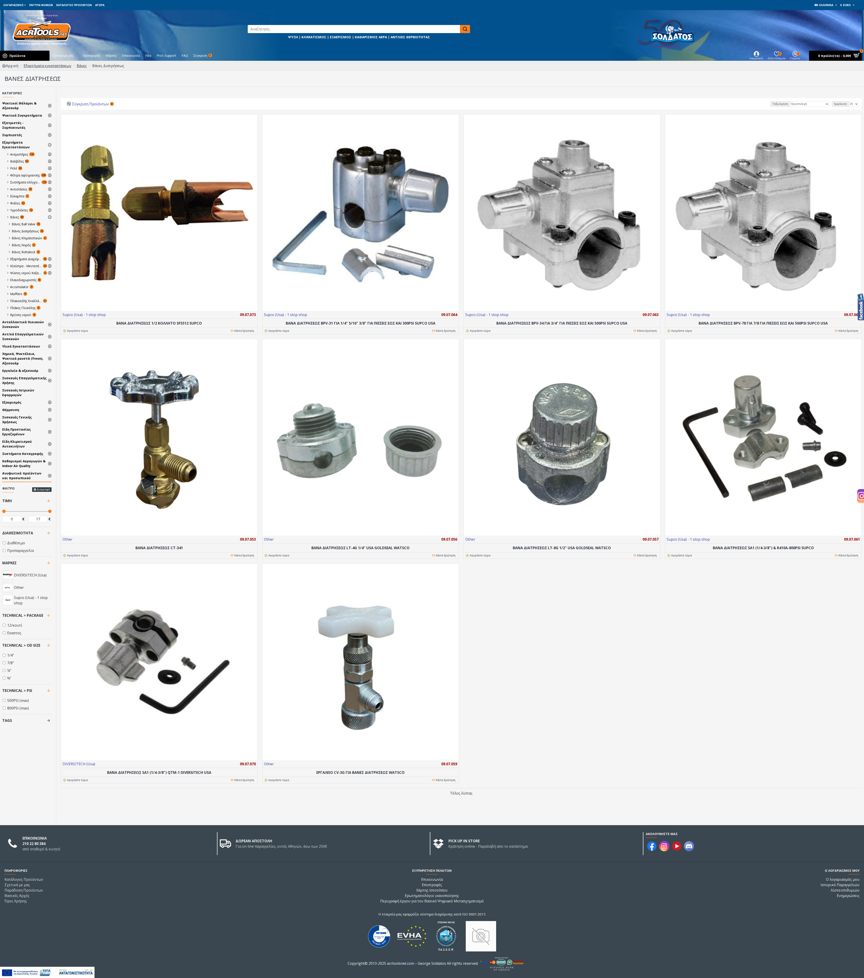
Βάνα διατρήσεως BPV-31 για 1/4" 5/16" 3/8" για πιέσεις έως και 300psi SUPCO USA (360, 323)
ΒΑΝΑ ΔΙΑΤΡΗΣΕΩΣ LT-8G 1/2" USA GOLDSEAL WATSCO (562, 548)
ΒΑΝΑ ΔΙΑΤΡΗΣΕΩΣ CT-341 (159, 548)
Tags (7, 720)
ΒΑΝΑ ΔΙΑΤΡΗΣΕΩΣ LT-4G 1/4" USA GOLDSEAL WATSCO (360, 548)
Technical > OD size (21, 645)
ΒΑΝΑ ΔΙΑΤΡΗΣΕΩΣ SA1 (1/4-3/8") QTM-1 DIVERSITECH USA (159, 772)
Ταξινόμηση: (780, 104)
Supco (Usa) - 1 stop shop (84, 314)
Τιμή (7, 500)
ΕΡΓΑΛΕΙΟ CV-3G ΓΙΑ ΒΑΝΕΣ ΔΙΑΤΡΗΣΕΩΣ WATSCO (360, 772)
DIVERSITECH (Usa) (79, 763)
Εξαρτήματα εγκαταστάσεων (47, 65)
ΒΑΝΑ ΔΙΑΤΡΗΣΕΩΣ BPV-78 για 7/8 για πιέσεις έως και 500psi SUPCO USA (763, 323)
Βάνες (82, 65)
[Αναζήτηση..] (465, 29)
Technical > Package (22, 615)
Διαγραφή (43, 489)
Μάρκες (9, 562)
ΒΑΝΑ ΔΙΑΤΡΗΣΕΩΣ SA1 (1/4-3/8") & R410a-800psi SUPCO (763, 548)
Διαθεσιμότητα (17, 533)
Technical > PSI (17, 690)
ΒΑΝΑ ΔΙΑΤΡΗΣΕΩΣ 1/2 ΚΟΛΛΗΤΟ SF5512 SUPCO (159, 323)
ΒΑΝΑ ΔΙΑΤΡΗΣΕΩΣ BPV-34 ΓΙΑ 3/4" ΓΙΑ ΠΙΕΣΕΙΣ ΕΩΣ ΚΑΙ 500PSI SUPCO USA (561, 323)
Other (67, 539)
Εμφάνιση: (840, 104)
